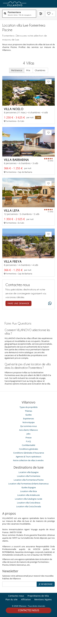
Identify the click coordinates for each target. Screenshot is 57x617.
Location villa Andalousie (28, 495)
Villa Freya (13, 261)
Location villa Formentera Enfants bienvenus (28, 483)
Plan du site (11, 599)
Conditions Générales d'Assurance (28, 452)
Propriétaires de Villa (38, 595)
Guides (28, 414)
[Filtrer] (41, 14)
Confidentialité (28, 445)
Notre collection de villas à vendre (28, 460)
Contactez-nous (28, 610)
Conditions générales (28, 449)
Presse (28, 437)
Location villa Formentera (28, 476)
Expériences (28, 418)
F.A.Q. (28, 441)
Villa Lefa (11, 210)
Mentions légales (43, 599)
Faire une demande (18, 303)
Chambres (40, 70)
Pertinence (16, 70)
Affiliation (26, 599)
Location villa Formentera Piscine (28, 479)
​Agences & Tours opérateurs (28, 456)
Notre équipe (28, 422)
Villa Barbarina (16, 159)
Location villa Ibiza (28, 491)
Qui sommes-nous (28, 426)
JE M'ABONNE (46, 584)
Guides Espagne (28, 487)
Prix (28, 70)
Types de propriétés (29, 407)
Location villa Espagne (28, 472)
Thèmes (28, 411)
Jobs (28, 433)
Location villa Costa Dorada (28, 506)
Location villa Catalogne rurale (28, 498)
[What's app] (49, 303)
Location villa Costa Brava (28, 502)
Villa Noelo (14, 109)
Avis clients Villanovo (28, 430)
